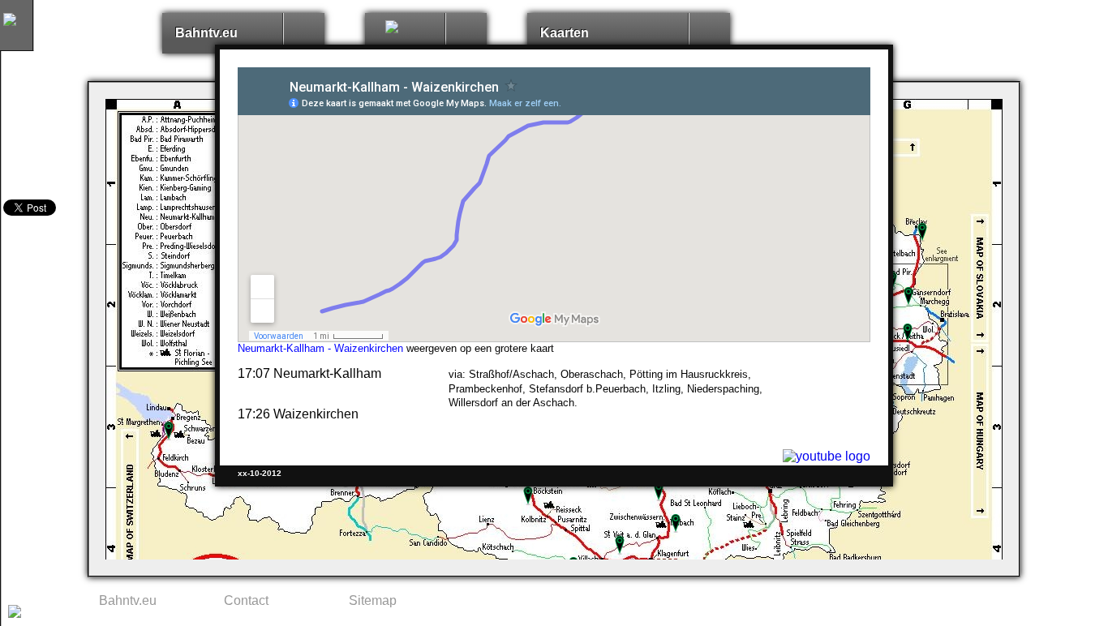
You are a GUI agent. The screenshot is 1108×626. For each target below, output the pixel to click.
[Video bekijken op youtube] (826, 456)
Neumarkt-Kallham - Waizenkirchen (320, 348)
